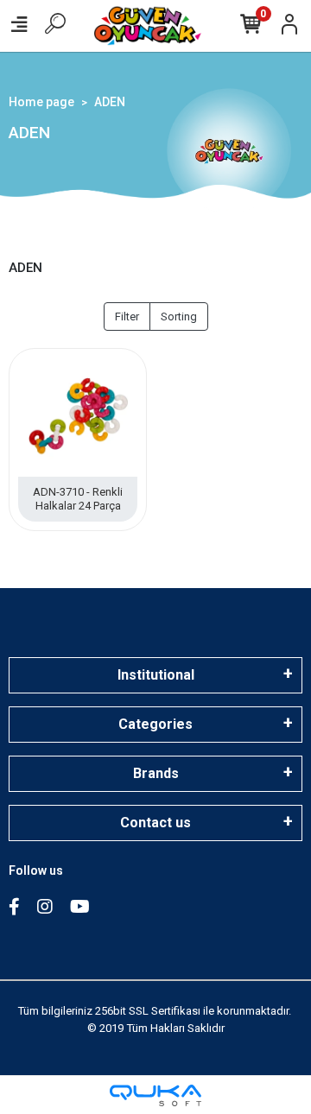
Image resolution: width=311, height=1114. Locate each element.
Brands (156, 773)
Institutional (155, 675)
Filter (127, 316)
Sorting (179, 316)
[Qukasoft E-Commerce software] (155, 1095)
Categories (155, 724)
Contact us (155, 822)
